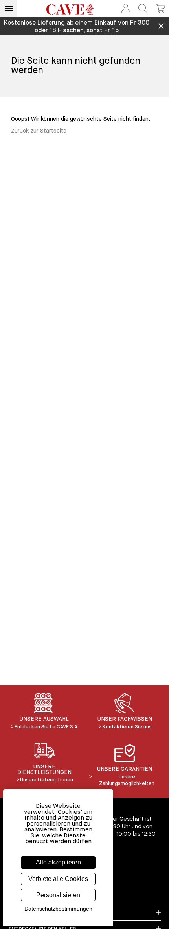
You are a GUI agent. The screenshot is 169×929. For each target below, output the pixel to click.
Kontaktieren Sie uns (127, 727)
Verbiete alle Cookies (58, 878)
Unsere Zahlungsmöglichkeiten (126, 780)
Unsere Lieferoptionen (46, 780)
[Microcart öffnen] (160, 8)
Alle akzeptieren (58, 862)
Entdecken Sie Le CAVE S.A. (47, 727)
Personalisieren (58, 895)
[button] (125, 8)
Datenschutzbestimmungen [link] (58, 908)
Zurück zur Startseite (38, 131)
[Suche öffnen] (143, 8)
